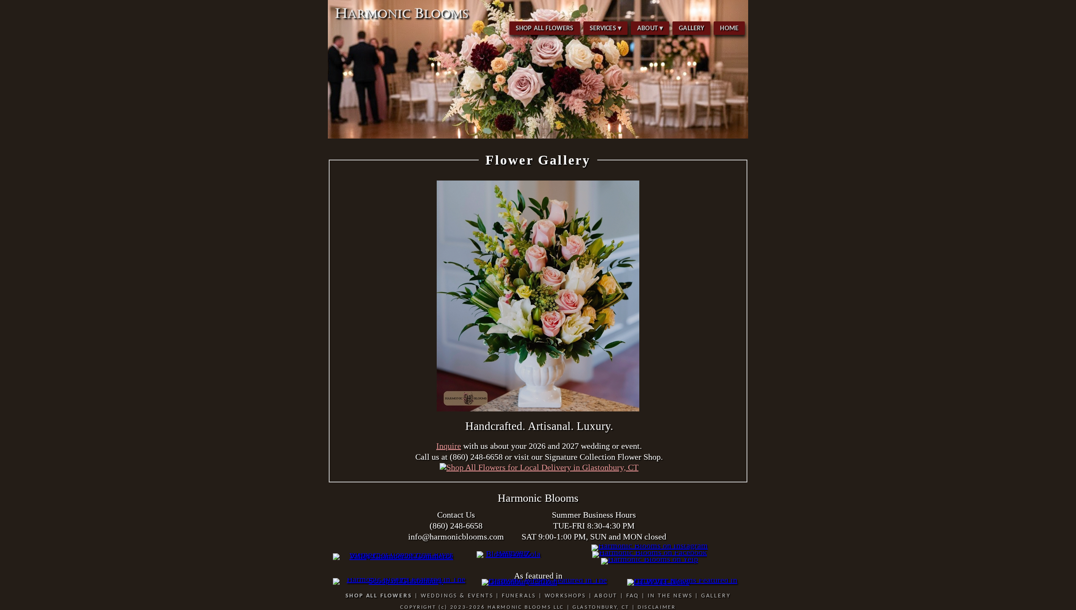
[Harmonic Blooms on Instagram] (649, 545)
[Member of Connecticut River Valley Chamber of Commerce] (398, 555)
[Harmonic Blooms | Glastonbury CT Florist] (538, 137)
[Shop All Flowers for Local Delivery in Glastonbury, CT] (539, 467)
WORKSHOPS (565, 596)
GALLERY (691, 28)
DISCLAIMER (657, 607)
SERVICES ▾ (606, 28)
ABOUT (605, 596)
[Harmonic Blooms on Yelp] (649, 558)
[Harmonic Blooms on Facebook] (649, 552)
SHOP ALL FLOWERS (545, 28)
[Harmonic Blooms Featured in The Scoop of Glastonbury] (402, 580)
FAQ (632, 596)
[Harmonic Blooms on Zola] (510, 553)
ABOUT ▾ (650, 28)
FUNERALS (519, 596)
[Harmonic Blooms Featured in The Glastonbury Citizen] (550, 581)
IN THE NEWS (670, 596)
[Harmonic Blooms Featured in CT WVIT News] (685, 581)
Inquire (448, 445)
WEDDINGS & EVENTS (457, 596)
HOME (729, 28)
